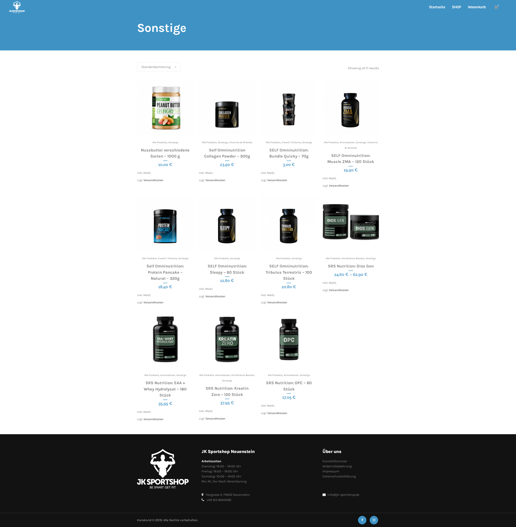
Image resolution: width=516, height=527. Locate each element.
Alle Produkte (159, 142)
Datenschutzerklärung (339, 476)
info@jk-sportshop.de (343, 495)
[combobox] (158, 67)
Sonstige (173, 142)
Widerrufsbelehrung (337, 466)
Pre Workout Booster (353, 258)
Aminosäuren (347, 142)
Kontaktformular (334, 461)
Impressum (330, 471)
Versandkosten (153, 180)
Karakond (144, 520)
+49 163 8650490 (219, 500)
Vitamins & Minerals (240, 142)
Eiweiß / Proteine (291, 142)
